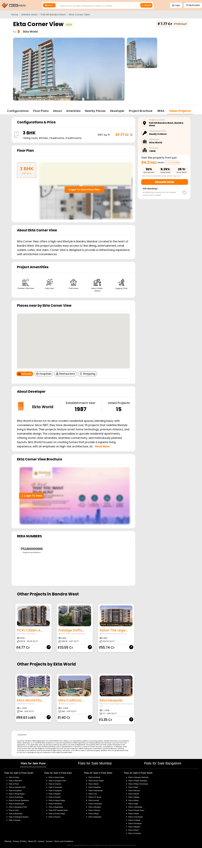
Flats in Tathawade (135, 807)
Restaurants (67, 374)
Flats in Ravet (133, 830)
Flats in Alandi (133, 814)
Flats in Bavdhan (94, 787)
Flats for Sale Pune (33, 763)
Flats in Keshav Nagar (57, 814)
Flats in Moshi (133, 800)
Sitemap (8, 841)
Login (177, 5)
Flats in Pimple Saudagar (137, 781)
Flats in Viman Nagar (56, 777)
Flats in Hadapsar (55, 791)
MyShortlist (194, 5)
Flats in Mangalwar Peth (18, 807)
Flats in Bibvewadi (15, 814)
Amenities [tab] (73, 111)
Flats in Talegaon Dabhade (138, 777)
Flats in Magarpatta (56, 807)
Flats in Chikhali (134, 820)
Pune (49, 5)
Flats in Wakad (133, 797)
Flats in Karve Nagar (96, 781)
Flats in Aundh (93, 800)
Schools (26, 374)
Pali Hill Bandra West (53, 14)
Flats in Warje (93, 814)
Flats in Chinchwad (135, 817)
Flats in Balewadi (94, 817)
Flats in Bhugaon (94, 807)
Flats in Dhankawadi (16, 804)
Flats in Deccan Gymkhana (19, 800)
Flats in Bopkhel (134, 827)
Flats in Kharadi (54, 797)
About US (32, 841)
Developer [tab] (117, 111)
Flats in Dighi (133, 804)
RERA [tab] (160, 111)
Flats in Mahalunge (95, 791)
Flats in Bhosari (134, 791)
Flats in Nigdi (133, 787)
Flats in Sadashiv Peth (17, 787)
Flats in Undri (14, 810)
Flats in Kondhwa (15, 791)
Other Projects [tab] (180, 111)
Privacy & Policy (20, 841)
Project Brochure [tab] (141, 111)
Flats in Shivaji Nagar (17, 794)
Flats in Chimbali (134, 833)
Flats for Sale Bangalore (162, 763)
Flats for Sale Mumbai (95, 763)
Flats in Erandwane (16, 797)
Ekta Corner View (79, 14)
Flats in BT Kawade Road (58, 810)
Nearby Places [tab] (95, 111)
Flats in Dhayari (14, 820)
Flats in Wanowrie (15, 781)
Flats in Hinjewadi (95, 804)
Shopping (89, 374)
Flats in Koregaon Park (57, 781)
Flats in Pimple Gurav (136, 810)
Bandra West (29, 14)
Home (14, 14)
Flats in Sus (92, 794)
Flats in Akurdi (133, 794)
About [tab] (57, 111)
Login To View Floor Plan (84, 189)
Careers (49, 841)
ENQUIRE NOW (164, 182)
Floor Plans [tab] (41, 111)
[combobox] (96, 5)
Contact (41, 841)
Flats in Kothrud (94, 777)
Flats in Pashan (94, 810)
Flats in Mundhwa (55, 804)
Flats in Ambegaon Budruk (18, 817)
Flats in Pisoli (14, 784)
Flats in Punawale (135, 824)
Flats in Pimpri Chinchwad (138, 784)
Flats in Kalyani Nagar (57, 800)
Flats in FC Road (94, 797)
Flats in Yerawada (55, 787)
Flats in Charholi (55, 784)
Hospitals (45, 374)
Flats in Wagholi (55, 794)
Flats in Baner (93, 784)
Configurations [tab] (18, 111)
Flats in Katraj (14, 777)
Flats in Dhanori (54, 817)
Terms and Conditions (63, 841)
